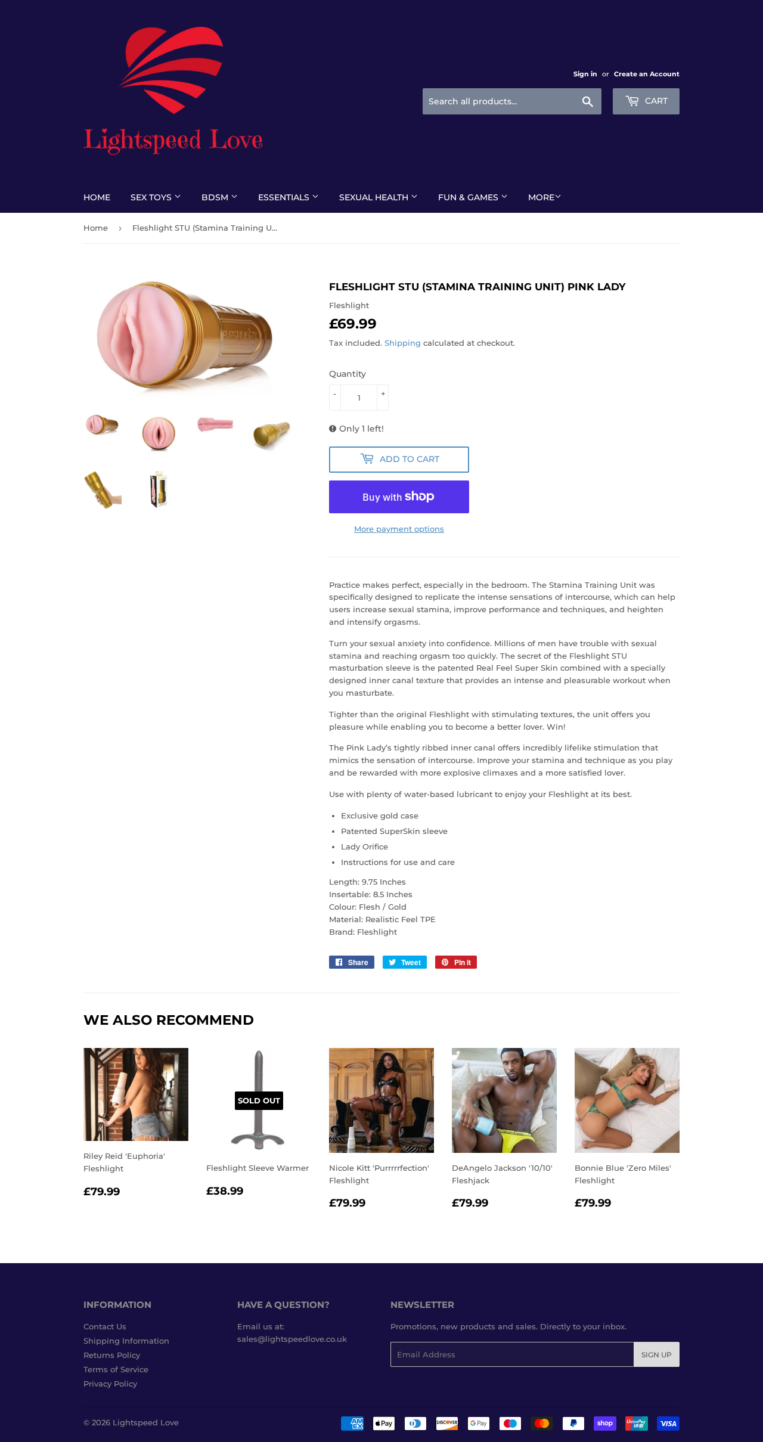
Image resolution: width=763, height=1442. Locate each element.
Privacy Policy (110, 1383)
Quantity (347, 373)
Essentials (285, 197)
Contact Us (104, 1326)
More (541, 197)
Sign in (585, 74)
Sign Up (656, 1354)
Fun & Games (469, 197)
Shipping (402, 343)
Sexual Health (375, 197)
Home (96, 197)
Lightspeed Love (146, 1422)
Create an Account (647, 74)
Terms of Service (115, 1369)
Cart (655, 100)
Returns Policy (111, 1355)
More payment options (399, 529)
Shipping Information (126, 1340)
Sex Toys (152, 197)
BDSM (216, 197)
